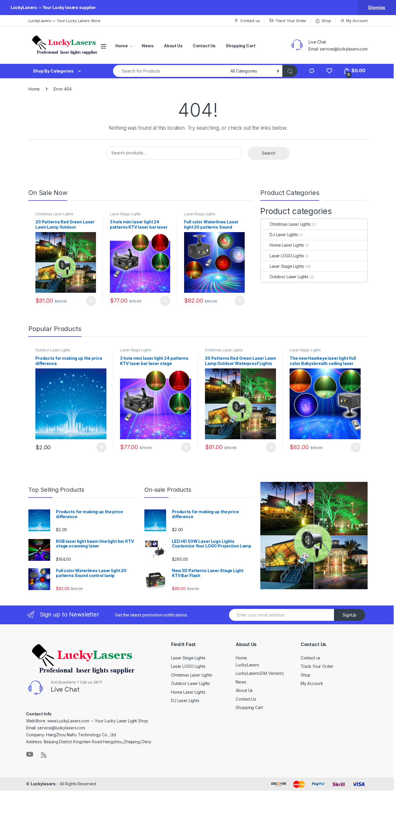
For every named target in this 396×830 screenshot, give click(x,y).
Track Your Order (290, 20)
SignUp (350, 614)
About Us (173, 45)
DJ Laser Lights (284, 234)
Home (121, 45)
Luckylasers (43, 783)
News (147, 45)
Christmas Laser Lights (54, 214)
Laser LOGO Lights (287, 255)
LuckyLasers (247, 664)
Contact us (250, 20)
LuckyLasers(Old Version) (260, 673)
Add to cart (91, 301)
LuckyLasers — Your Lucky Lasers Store (64, 20)
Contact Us (204, 45)
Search (268, 153)
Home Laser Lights (287, 245)
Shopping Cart (240, 45)
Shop (326, 20)
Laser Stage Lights (125, 214)
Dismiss (376, 7)
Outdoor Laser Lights (289, 276)
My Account (357, 20)
